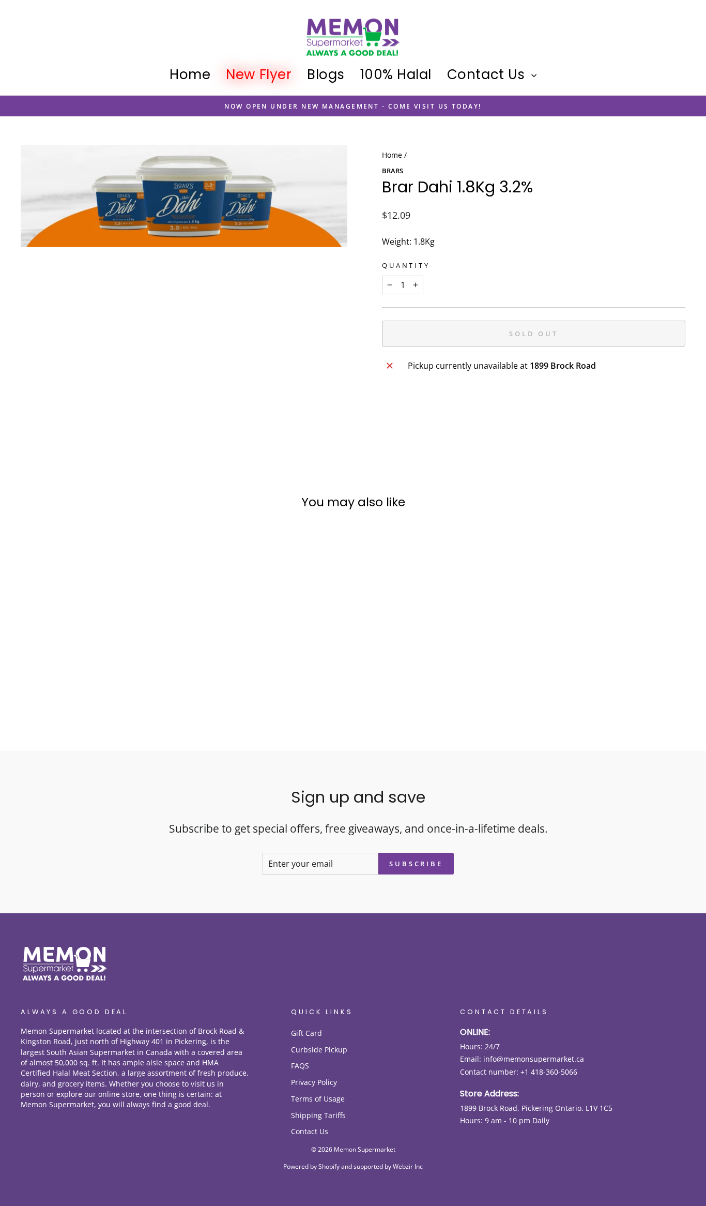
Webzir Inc (408, 1166)
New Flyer (258, 74)
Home (190, 74)
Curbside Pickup (319, 1049)
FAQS (300, 1066)
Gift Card (306, 1033)
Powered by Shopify (311, 1166)
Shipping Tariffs (318, 1115)
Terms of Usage (318, 1099)
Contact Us (488, 74)
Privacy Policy (314, 1082)
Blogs (326, 74)
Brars (392, 170)
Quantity (406, 265)
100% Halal (396, 74)
